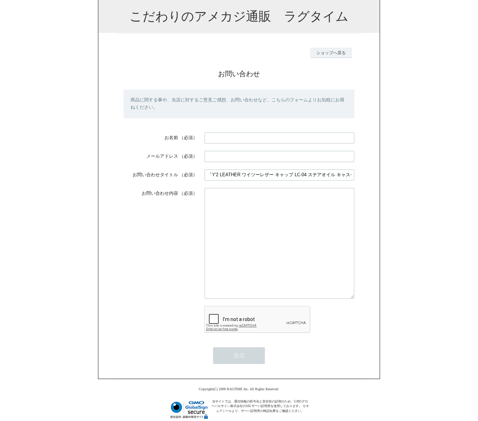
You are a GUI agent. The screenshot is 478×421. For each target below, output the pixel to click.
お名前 (171, 137)
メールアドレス (162, 156)
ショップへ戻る (331, 52)
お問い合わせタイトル (155, 174)
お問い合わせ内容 (160, 193)
